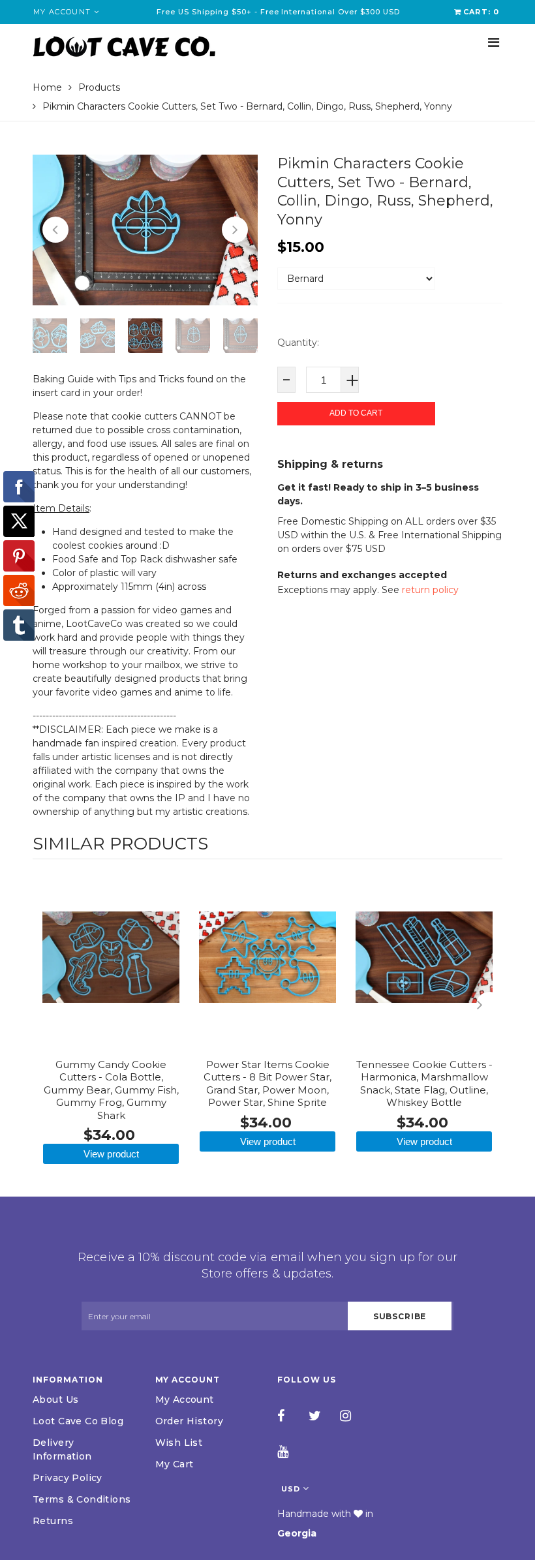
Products (99, 87)
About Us (55, 1399)
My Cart (174, 1464)
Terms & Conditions (82, 1499)
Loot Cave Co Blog (78, 1421)
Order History (189, 1421)
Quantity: (298, 342)
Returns (53, 1521)
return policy (430, 590)
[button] (55, 230)
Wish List (179, 1442)
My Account (184, 1399)
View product (111, 1153)
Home (47, 87)
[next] (489, 1005)
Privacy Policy (67, 1478)
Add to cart (355, 413)
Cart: (481, 11)
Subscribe (400, 1316)
